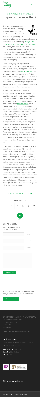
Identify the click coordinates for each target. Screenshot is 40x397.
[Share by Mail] (34, 206)
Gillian (30, 193)
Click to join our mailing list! (13, 381)
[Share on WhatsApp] (17, 206)
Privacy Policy (26, 394)
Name (29, 234)
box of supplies (22, 104)
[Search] (30, 4)
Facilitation (11, 14)
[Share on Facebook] (6, 206)
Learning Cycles (26, 71)
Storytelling (28, 14)
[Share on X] (11, 206)
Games (19, 14)
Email (29, 241)
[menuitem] (30, 4)
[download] (16, 4)
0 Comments (20, 193)
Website (29, 247)
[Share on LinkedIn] (23, 206)
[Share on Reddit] (28, 206)
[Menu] (34, 4)
